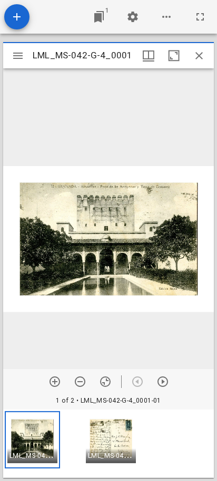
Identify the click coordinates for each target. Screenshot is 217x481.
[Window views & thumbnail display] (148, 55)
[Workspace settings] (132, 16)
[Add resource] (16, 16)
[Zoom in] (54, 381)
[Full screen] (200, 16)
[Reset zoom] (105, 381)
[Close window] (199, 55)
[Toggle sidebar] (18, 55)
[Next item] (162, 381)
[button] (32, 440)
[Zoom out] (80, 381)
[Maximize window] (173, 55)
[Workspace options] (166, 16)
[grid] (108, 444)
